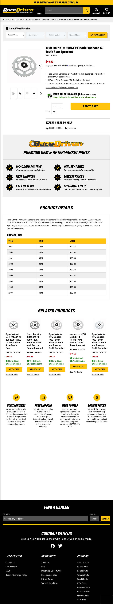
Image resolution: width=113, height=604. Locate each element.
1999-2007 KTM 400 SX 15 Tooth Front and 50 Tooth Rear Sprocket (78, 340)
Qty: (48, 111)
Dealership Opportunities (51, 570)
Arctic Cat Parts (83, 591)
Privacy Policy (47, 579)
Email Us (72, 128)
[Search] (86, 10)
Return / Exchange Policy (16, 575)
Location (6, 514)
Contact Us (10, 562)
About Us (45, 562)
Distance (93, 514)
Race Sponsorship (49, 575)
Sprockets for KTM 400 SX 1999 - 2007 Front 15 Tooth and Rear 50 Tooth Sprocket (56, 341)
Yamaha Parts (83, 575)
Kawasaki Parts (83, 587)
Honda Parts (82, 570)
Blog (43, 566)
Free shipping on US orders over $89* (57, 2)
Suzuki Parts (82, 579)
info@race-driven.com (69, 422)
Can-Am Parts (83, 562)
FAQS (8, 570)
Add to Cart (14, 369)
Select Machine (98, 35)
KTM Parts (81, 583)
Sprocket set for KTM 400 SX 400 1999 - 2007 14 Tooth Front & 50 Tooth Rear (13, 341)
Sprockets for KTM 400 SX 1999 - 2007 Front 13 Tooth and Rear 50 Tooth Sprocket (35, 341)
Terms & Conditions (49, 583)
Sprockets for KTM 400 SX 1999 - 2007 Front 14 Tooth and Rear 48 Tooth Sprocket (99, 341)
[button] (39, 66)
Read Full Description (62, 87)
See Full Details (12, 375)
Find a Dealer (11, 566)
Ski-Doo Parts (83, 595)
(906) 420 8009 (56, 128)
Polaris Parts (82, 566)
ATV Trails (81, 599)
